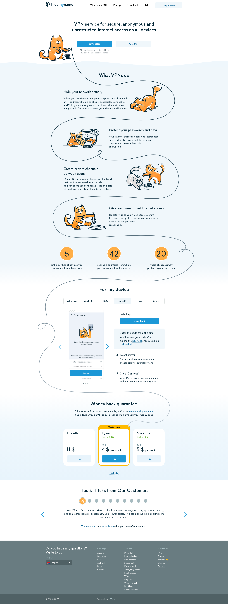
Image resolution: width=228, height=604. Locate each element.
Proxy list (128, 553)
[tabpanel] (86, 345)
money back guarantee (140, 411)
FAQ (160, 553)
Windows (101, 556)
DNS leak (128, 586)
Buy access (169, 5)
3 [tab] (87, 383)
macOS (100, 553)
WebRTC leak (130, 583)
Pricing (117, 5)
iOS (99, 559)
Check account (131, 589)
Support (161, 556)
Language (49, 558)
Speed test (129, 563)
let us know (108, 526)
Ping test (128, 579)
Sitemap (161, 563)
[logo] (60, 4)
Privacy (161, 566)
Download (132, 5)
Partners (162, 559)
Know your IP (130, 566)
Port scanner (130, 559)
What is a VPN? (98, 5)
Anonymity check (132, 569)
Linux (99, 566)
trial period (126, 344)
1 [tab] (83, 383)
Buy (79, 459)
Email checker (130, 573)
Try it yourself (88, 526)
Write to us (54, 552)
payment (137, 340)
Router (100, 569)
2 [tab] (85, 383)
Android (101, 563)
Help (146, 5)
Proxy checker (130, 556)
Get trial (133, 43)
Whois (127, 576)
